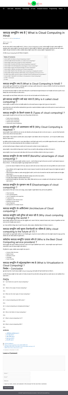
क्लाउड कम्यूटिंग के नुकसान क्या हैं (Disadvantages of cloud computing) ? (20, 67)
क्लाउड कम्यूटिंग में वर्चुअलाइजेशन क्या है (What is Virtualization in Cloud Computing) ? (23, 76)
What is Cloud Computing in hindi (12, 344)
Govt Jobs (10, 8)
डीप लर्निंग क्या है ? (10, 340)
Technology (25, 8)
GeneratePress (45, 393)
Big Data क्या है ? (10, 338)
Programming (53, 8)
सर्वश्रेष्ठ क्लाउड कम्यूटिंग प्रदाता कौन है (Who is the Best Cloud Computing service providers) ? (25, 74)
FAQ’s (6, 79)
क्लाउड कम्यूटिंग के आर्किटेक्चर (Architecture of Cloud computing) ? (19, 69)
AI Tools (33, 8)
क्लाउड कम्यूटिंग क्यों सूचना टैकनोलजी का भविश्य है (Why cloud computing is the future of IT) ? (24, 72)
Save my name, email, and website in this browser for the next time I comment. (25, 384)
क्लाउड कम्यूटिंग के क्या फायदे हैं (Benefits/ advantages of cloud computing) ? (21, 65)
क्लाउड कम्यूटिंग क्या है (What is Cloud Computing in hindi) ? (17, 59)
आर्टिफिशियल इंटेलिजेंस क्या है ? (12, 333)
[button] (64, 8)
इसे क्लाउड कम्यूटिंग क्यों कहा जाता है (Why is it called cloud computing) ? (20, 60)
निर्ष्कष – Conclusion (9, 77)
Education (18, 8)
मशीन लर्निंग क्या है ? (10, 336)
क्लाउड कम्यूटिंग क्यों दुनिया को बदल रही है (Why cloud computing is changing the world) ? (24, 71)
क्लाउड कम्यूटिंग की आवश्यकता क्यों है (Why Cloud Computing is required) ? (20, 64)
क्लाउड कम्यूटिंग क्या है (23, 344)
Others (61, 8)
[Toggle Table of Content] (44, 57)
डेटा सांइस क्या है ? (10, 335)
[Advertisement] (34, 20)
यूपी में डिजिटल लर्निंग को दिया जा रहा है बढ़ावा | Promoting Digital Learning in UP (20, 346)
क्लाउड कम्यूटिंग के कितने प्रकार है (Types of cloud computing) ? (18, 62)
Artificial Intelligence (9, 343)
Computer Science (42, 8)
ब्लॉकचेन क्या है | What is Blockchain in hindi (13, 347)
